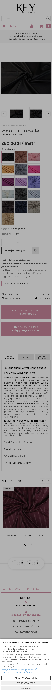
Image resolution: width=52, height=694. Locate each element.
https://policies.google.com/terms (17, 672)
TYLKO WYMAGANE (26, 683)
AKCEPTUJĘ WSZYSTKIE (26, 678)
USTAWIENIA (26, 688)
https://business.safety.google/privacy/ (18, 670)
